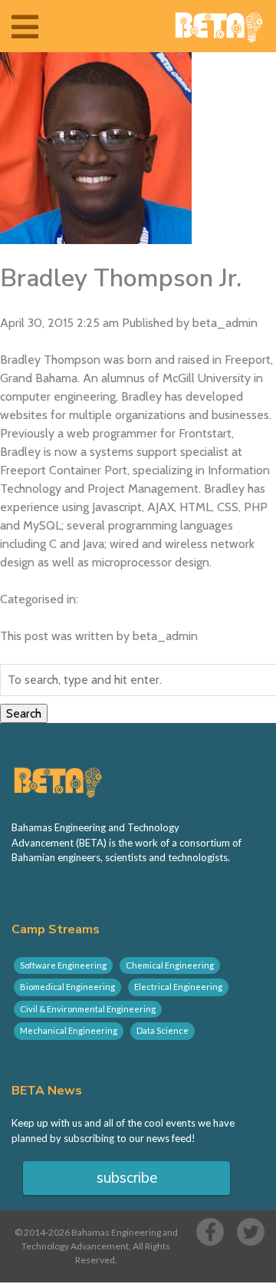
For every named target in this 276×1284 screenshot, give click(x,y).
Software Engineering (63, 965)
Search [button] (23, 713)
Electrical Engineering (178, 987)
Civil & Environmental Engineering (88, 1009)
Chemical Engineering (170, 965)
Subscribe (127, 1178)
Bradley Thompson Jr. (121, 278)
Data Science (162, 1030)
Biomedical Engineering (67, 987)
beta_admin (225, 322)
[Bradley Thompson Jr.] (96, 234)
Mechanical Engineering (68, 1030)
